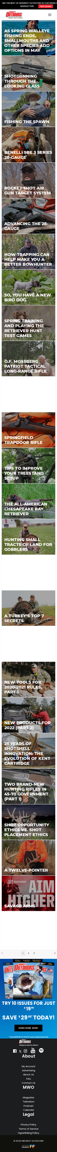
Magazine (28, 1097)
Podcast (29, 1105)
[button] (14, 1052)
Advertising (28, 1070)
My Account (28, 1066)
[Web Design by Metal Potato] (28, 1147)
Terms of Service (28, 1128)
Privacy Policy (28, 1124)
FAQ (28, 1078)
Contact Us (28, 1082)
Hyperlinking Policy (28, 1133)
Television (28, 1101)
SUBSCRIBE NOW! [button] (28, 1028)
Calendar (28, 1110)
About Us (28, 1074)
